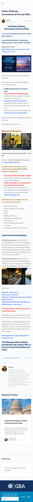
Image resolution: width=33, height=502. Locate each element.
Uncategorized (15, 358)
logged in (16, 468)
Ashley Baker (12, 439)
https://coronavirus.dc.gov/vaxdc (15, 101)
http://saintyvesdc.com (12, 162)
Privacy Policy (29, 496)
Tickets (4, 34)
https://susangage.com (12, 195)
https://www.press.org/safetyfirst (15, 113)
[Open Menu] (3, 3)
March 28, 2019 (13, 440)
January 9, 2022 (10, 22)
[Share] (29, 358)
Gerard (8, 20)
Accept (22, 497)
